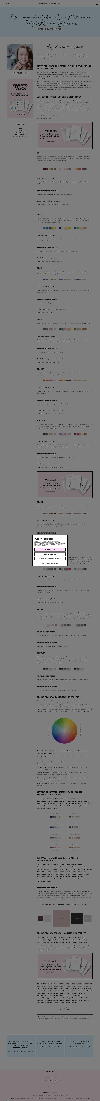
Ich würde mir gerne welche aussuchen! (50, 558)
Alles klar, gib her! (50, 549)
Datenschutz (46, 563)
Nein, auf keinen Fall (50, 554)
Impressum (54, 563)
